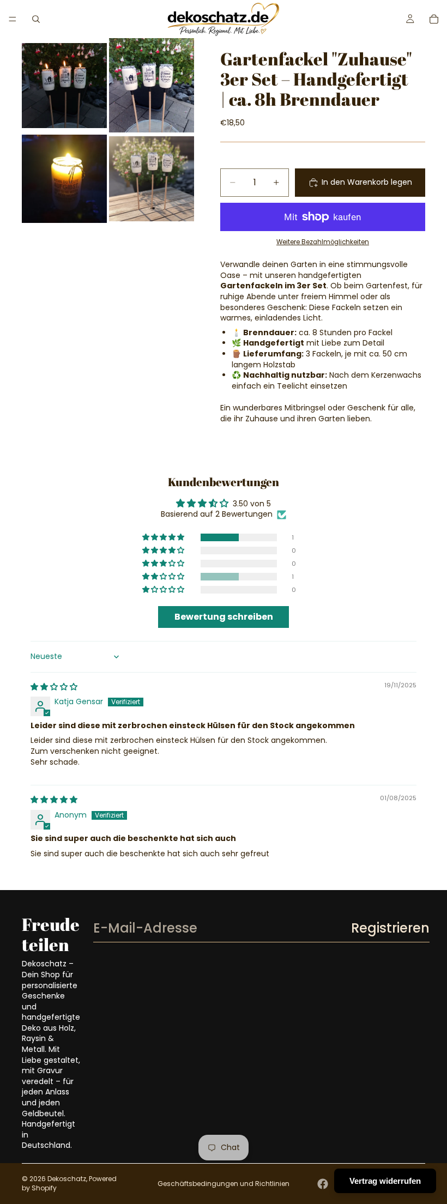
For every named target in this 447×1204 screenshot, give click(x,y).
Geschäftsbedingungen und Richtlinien (223, 1183)
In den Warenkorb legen (367, 182)
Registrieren (390, 928)
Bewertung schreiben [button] (223, 616)
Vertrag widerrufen (385, 1180)
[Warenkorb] (434, 19)
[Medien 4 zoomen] (151, 178)
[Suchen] (36, 19)
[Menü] (12, 19)
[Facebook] (322, 1183)
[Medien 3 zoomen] (64, 178)
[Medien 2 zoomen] (151, 85)
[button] (164, 537)
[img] (54, 686)
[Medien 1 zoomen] (64, 85)
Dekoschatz (66, 1178)
